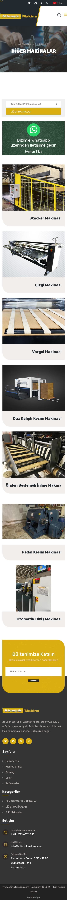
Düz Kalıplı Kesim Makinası (36, 392)
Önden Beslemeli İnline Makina (33, 459)
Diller (59, 3)
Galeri (8, 777)
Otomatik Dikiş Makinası (37, 593)
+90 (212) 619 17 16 (22, 834)
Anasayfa (24, 44)
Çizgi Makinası (46, 259)
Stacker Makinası (43, 192)
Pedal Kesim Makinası (40, 526)
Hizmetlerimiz (13, 766)
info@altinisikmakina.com (26, 846)
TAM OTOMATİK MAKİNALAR (21, 801)
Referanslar (12, 783)
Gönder (33, 680)
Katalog (9, 772)
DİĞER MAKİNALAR (16, 806)
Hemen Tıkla (33, 151)
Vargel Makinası (45, 326)
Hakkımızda (12, 761)
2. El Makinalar (13, 812)
